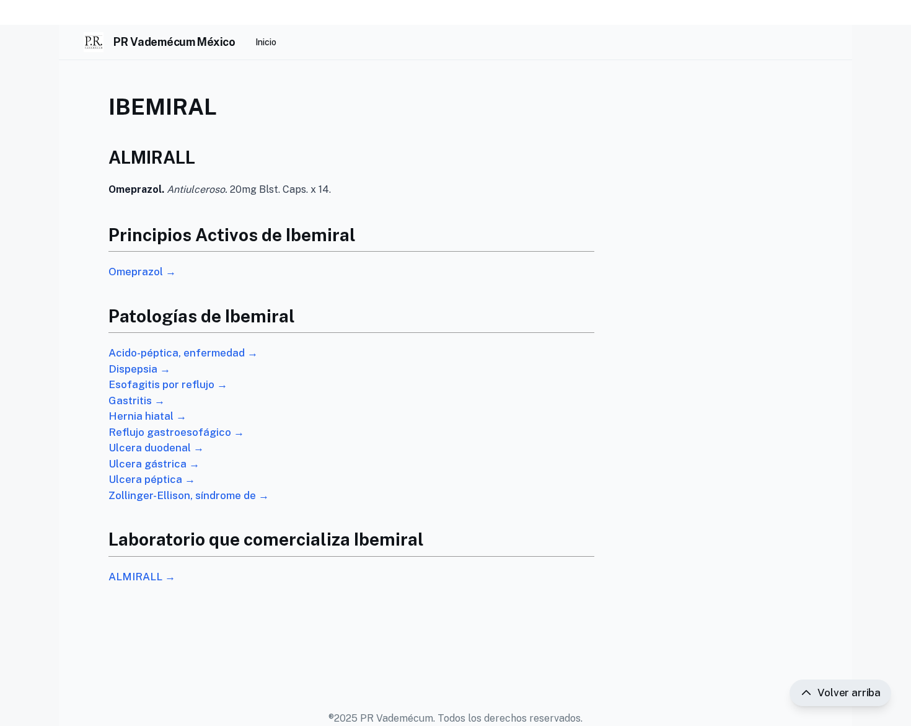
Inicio (265, 42)
